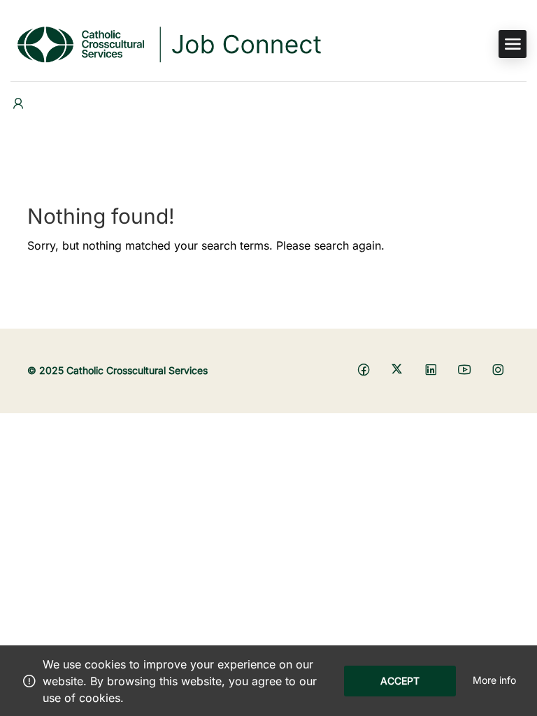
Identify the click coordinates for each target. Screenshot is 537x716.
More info (494, 680)
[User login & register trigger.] (18, 104)
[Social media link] (363, 369)
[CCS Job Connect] (167, 43)
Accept (400, 681)
